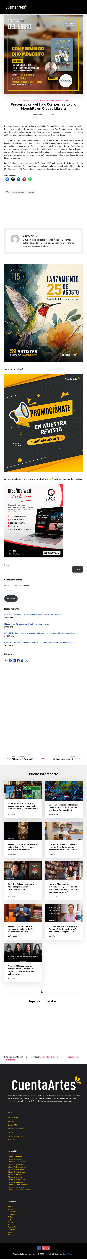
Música (10, 1225)
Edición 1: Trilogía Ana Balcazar (20, 1190)
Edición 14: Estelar (15, 1157)
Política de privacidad (16, 1136)
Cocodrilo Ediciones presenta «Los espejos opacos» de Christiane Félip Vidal (21, 886)
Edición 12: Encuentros (17, 1162)
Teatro (10, 1222)
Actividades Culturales (27, 101)
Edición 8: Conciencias (16, 1172)
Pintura (10, 1217)
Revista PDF (12, 1125)
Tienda (10, 1132)
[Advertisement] (43, 211)
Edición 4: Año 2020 (15, 1182)
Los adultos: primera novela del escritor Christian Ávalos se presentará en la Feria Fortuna (63, 847)
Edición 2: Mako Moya (16, 1187)
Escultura (11, 1230)
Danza (10, 1232)
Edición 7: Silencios (16, 1175)
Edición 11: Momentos (16, 1164)
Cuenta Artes (39, 114)
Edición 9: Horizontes (16, 1169)
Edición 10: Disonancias (17, 1167)
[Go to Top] (82, 1254)
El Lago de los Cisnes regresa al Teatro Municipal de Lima (26, 624)
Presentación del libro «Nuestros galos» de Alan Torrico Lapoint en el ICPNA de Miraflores (23, 847)
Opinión (10, 1207)
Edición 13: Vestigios (15, 1159)
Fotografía (12, 1227)
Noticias (11, 1121)
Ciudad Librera (18, 192)
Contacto (11, 1140)
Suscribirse (11, 598)
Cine (9, 1219)
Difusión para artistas (16, 1129)
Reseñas (11, 1209)
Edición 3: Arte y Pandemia (18, 1185)
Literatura (44, 101)
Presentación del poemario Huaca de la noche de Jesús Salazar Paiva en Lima (20, 929)
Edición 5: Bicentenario (17, 1180)
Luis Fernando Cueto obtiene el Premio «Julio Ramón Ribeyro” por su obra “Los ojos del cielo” (63, 929)
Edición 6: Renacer (15, 1177)
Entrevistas (12, 1212)
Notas (10, 1235)
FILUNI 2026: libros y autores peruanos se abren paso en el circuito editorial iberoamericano (39, 633)
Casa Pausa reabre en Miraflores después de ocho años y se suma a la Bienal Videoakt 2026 (40, 642)
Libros (31, 192)
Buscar (7, 565)
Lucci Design (68, 1254)
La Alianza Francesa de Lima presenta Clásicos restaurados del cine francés (33, 615)
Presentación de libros (59, 101)
